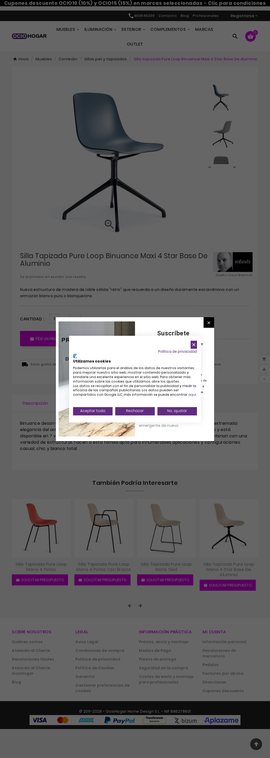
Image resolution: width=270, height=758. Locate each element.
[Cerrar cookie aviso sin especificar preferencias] (194, 345)
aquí (192, 395)
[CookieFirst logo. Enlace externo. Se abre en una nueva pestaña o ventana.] (75, 356)
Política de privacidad (177, 351)
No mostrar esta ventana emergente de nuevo (162, 422)
